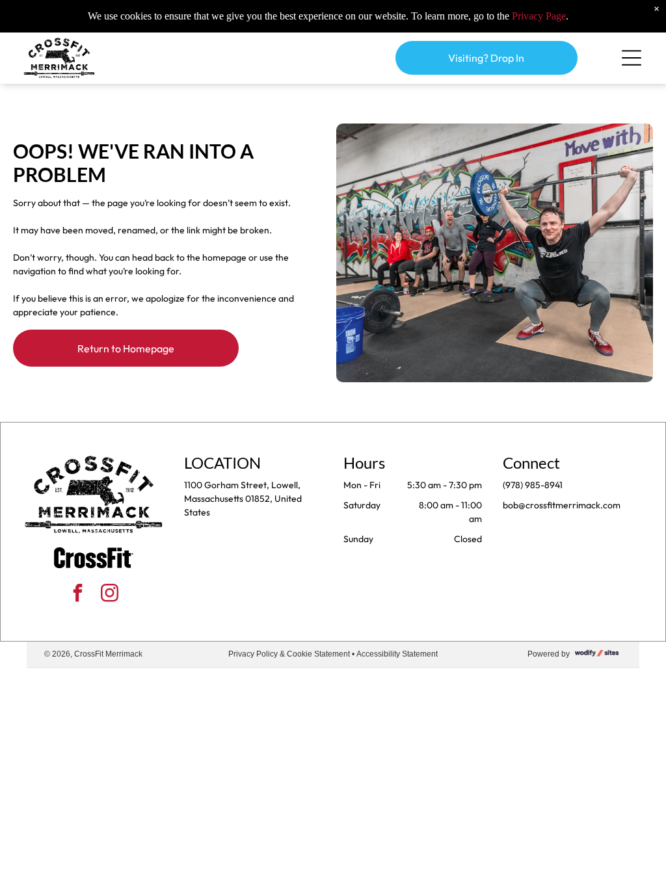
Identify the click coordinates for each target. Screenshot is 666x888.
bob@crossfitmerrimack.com (561, 505)
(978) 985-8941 (533, 485)
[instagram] (110, 594)
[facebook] (78, 594)
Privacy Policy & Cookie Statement (289, 654)
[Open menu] (631, 58)
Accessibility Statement (397, 654)
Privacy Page (539, 15)
